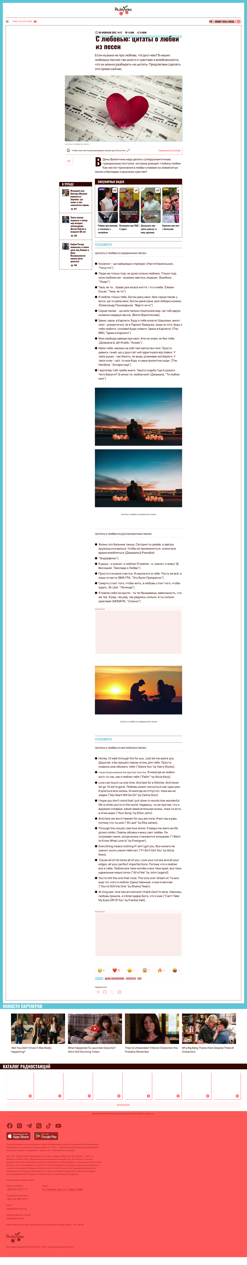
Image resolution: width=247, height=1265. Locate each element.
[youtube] (58, 1125)
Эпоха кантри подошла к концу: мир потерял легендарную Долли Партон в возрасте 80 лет (79, 224)
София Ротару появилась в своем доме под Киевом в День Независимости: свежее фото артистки (79, 253)
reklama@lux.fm (14, 1218)
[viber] (119, 992)
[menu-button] (7, 21)
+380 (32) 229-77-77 (17, 1189)
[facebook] (104, 992)
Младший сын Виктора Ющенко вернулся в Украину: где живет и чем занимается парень (79, 198)
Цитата (99, 978)
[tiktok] (48, 1125)
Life (139, 978)
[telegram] (97, 992)
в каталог (123, 1105)
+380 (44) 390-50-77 (17, 1199)
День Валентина (114, 978)
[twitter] (112, 992)
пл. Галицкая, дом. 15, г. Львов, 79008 (62, 1189)
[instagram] (19, 1125)
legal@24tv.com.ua (16, 1208)
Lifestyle (131, 978)
